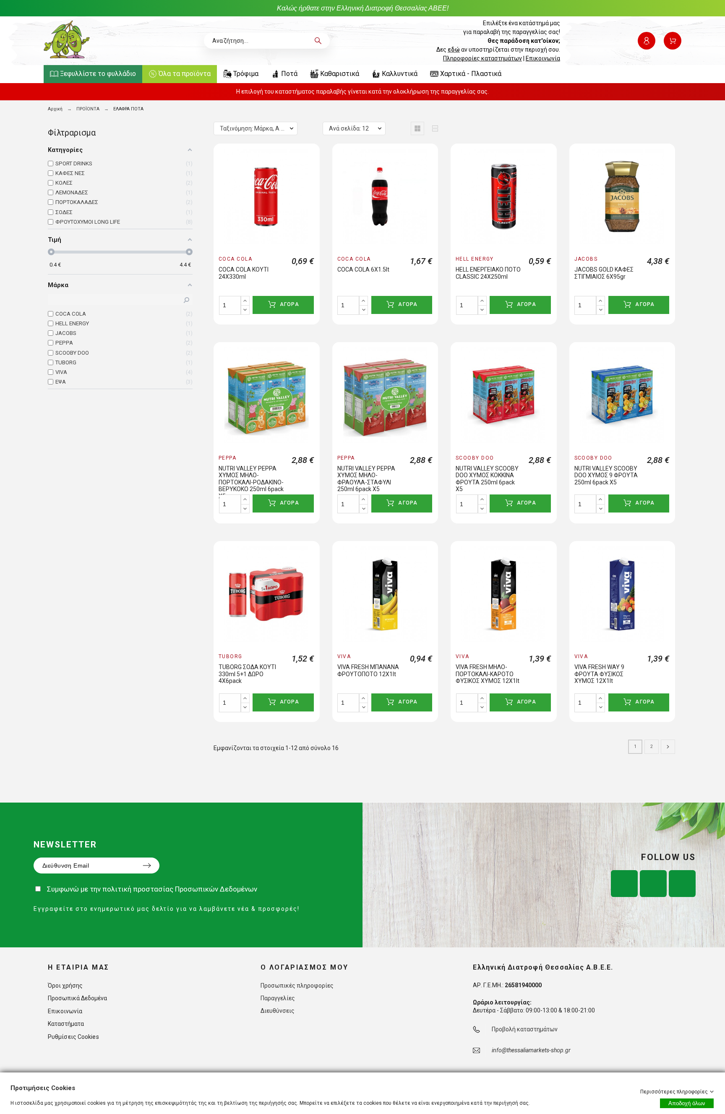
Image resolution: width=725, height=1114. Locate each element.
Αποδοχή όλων (686, 1103)
